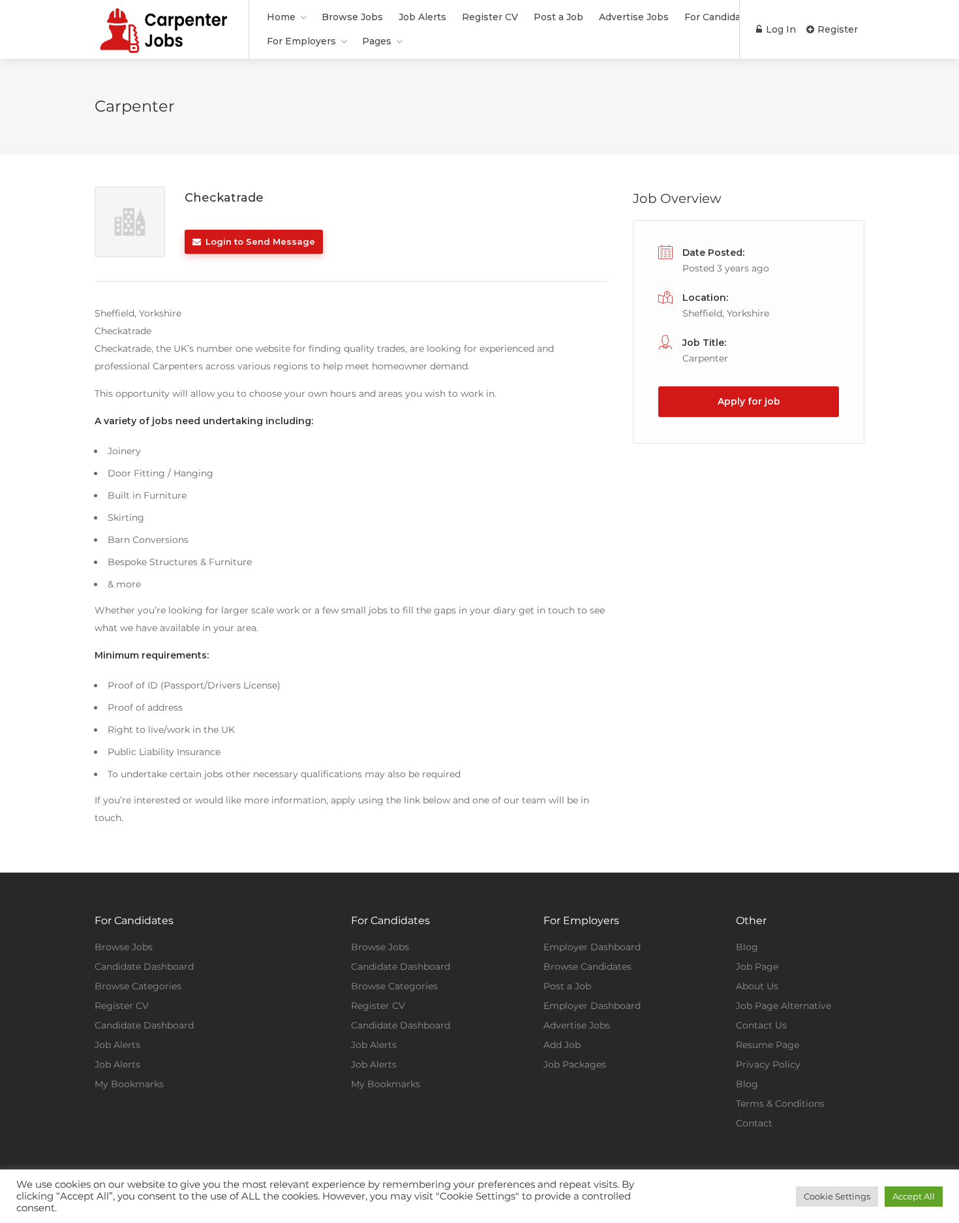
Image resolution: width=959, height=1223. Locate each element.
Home (281, 17)
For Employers (301, 41)
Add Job (562, 1045)
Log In (779, 29)
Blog (747, 947)
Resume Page (767, 1045)
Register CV (490, 17)
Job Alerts (422, 17)
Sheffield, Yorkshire (725, 313)
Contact (754, 1123)
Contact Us (761, 1025)
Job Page (757, 966)
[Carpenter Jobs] (163, 48)
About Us (757, 986)
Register (836, 29)
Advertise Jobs (634, 17)
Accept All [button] (913, 1196)
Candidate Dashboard (144, 966)
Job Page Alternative (783, 1006)
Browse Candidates (587, 966)
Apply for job (749, 401)
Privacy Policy (768, 1064)
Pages (376, 41)
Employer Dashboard (592, 947)
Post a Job (558, 17)
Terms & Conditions (780, 1103)
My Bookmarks (129, 1084)
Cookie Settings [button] (837, 1196)
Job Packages (574, 1064)
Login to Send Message (259, 241)
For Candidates (719, 17)
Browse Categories (138, 986)
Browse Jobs (352, 17)
